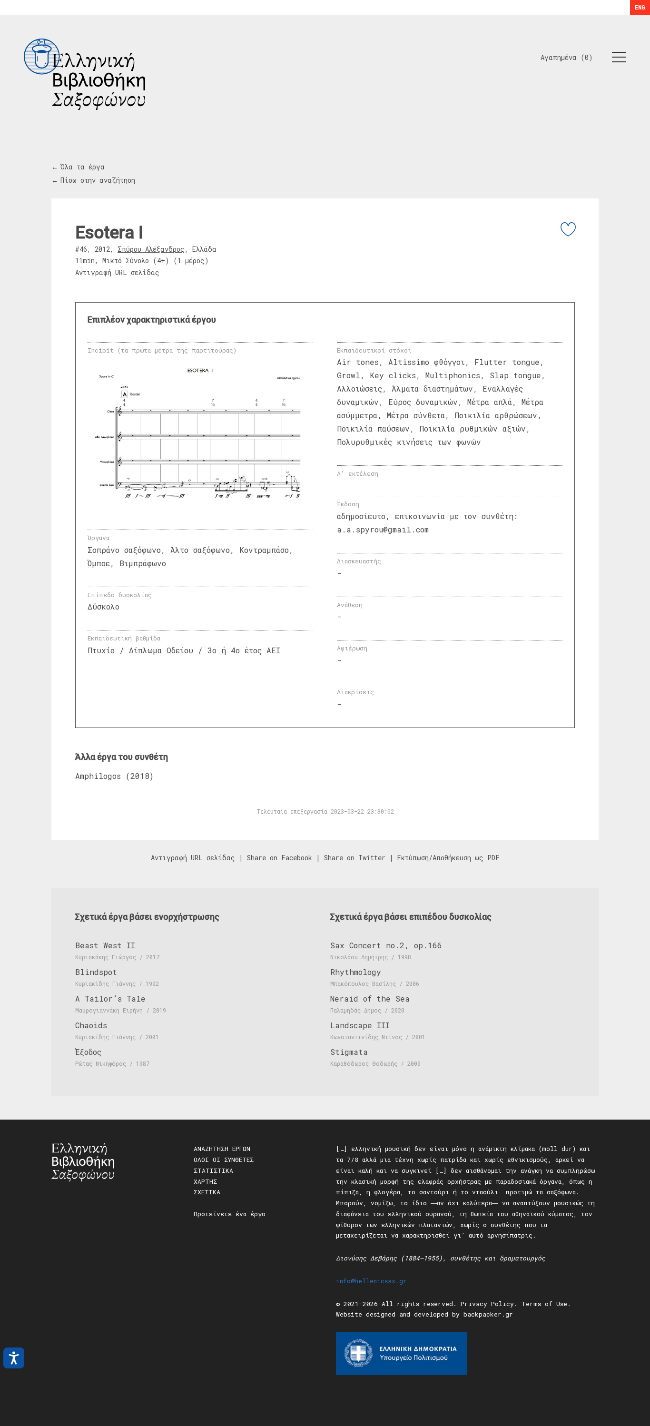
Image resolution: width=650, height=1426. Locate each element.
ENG (640, 7)
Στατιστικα (213, 1170)
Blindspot (96, 972)
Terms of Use (544, 1303)
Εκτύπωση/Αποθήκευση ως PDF (448, 857)
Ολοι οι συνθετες (224, 1159)
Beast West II (105, 945)
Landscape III (360, 1025)
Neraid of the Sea (370, 998)
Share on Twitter (354, 857)
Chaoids (91, 1025)
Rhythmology (355, 972)
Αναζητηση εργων (222, 1148)
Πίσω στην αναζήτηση (97, 180)
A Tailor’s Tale (110, 998)
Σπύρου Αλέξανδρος (151, 249)
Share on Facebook (279, 857)
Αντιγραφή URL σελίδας (117, 272)
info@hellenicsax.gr (371, 1281)
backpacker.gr (488, 1314)
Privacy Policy (487, 1303)
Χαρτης (205, 1181)
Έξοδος (88, 1052)
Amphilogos (98, 776)
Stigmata (349, 1052)
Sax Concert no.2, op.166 (386, 945)
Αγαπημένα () (567, 57)
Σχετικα (207, 1192)
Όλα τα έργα (82, 166)
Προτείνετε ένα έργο (230, 1214)
